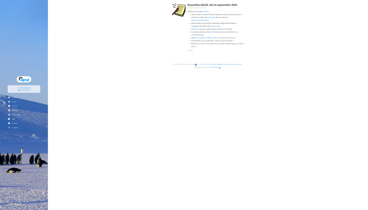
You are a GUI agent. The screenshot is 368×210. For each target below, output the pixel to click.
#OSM (213, 32)
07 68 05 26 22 (25, 90)
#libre (209, 38)
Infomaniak (214, 67)
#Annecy (212, 17)
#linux (216, 38)
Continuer (190, 50)
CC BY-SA (206, 64)
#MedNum (195, 29)
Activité (204, 8)
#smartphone (201, 38)
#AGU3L (206, 11)
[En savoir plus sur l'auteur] (24, 79)
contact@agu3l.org (25, 88)
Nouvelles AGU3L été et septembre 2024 (212, 5)
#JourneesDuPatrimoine (200, 20)
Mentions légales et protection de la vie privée (226, 64)
